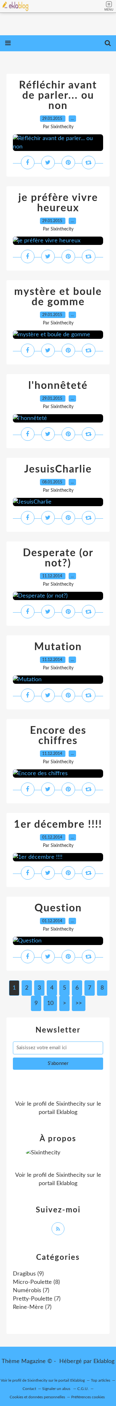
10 (50, 1003)
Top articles (100, 1380)
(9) (28, 1274)
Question (58, 908)
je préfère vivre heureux (58, 203)
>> (78, 1003)
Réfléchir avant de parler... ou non (58, 95)
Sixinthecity (70, 1104)
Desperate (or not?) (58, 558)
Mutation (58, 647)
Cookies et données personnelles (37, 1397)
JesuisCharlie (58, 469)
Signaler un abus (56, 1389)
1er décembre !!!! (58, 824)
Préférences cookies (88, 1397)
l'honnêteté (58, 386)
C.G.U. (83, 1389)
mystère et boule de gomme (58, 297)
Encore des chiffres (58, 735)
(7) (31, 1290)
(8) (36, 1282)
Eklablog (103, 1361)
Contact (29, 1389)
